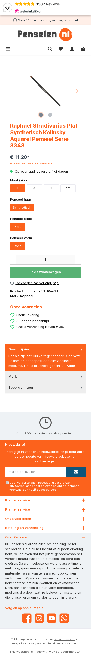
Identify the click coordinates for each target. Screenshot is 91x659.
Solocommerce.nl (68, 651)
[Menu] (8, 48)
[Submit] (76, 472)
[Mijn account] (72, 48)
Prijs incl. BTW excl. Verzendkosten (31, 163)
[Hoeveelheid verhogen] (78, 260)
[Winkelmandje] (82, 48)
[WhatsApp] (64, 618)
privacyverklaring (21, 486)
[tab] (45, 357)
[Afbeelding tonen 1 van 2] (41, 115)
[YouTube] (51, 618)
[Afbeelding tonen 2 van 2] (50, 115)
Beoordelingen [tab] (20, 387)
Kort (18, 227)
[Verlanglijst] (60, 48)
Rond (18, 246)
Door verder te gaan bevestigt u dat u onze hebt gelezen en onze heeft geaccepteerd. (44, 486)
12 (68, 188)
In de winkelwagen (45, 272)
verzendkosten (64, 639)
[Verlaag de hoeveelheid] (13, 260)
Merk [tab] (12, 376)
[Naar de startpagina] (45, 34)
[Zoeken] (50, 48)
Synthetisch (22, 207)
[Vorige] (14, 91)
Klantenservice (17, 509)
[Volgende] (77, 91)
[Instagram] (39, 618)
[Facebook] (27, 618)
